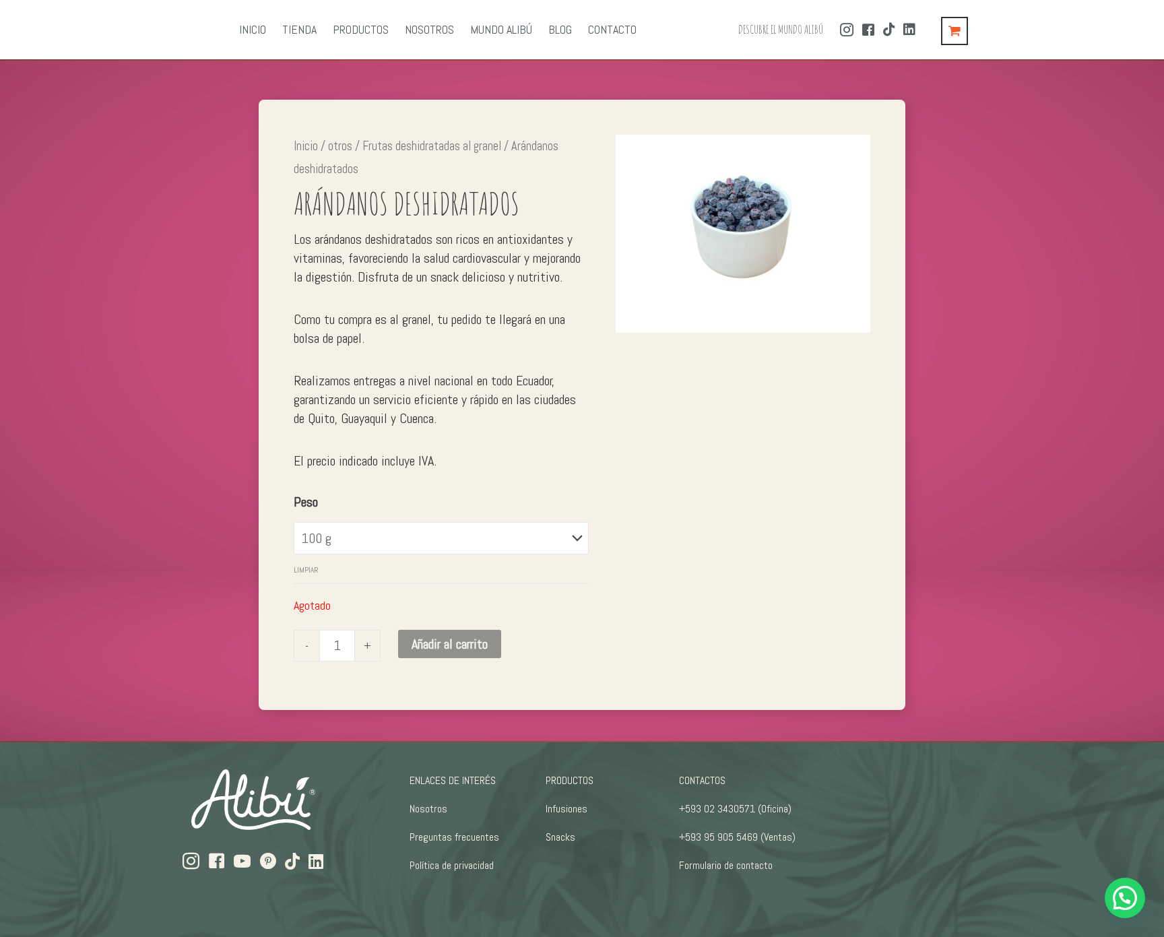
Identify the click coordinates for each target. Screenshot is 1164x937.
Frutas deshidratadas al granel (431, 146)
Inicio (306, 146)
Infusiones (566, 809)
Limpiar (306, 570)
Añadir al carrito (450, 644)
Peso (306, 502)
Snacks (560, 837)
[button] (1125, 898)
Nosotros (428, 809)
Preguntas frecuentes (454, 837)
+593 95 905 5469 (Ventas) (737, 837)
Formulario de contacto (726, 865)
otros (340, 146)
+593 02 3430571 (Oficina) (735, 809)
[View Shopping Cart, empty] (954, 31)
